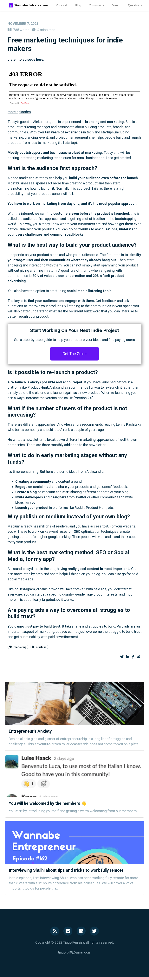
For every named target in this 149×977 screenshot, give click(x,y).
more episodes (19, 112)
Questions (135, 5)
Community (96, 5)
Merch (116, 5)
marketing (20, 646)
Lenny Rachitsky (128, 424)
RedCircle (25, 103)
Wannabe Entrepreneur (31, 5)
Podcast (61, 5)
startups (41, 646)
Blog (78, 5)
